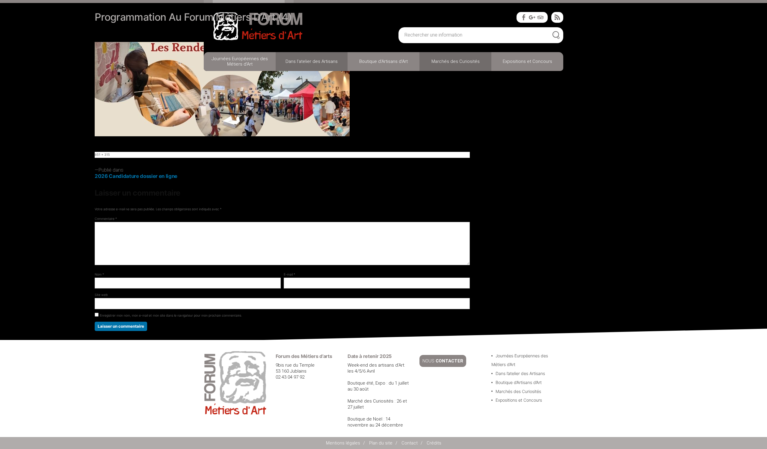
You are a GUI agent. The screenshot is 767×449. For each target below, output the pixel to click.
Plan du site (380, 443)
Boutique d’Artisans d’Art (383, 61)
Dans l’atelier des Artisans (312, 61)
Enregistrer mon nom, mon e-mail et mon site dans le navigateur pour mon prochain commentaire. (171, 316)
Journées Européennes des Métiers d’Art (240, 61)
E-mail (289, 274)
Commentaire (106, 219)
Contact (409, 443)
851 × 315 (102, 155)
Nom (99, 274)
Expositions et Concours (527, 61)
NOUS (442, 361)
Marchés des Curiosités (455, 61)
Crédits (434, 443)
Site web (101, 295)
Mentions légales (343, 443)
